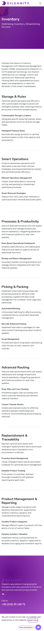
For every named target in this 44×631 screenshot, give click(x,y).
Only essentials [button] (25, 627)
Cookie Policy (33, 620)
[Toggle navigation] (40, 3)
